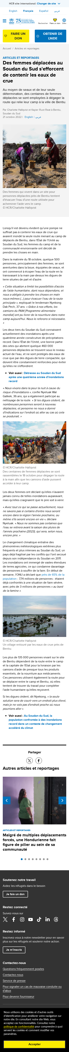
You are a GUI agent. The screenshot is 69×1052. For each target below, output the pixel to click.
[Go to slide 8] (48, 860)
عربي (57, 11)
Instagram (22, 919)
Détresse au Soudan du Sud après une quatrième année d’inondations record (36, 377)
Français (28, 11)
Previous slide (6, 800)
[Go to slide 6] (41, 860)
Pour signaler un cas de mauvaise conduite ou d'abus (32, 989)
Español (43, 11)
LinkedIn (47, 919)
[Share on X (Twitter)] (29, 760)
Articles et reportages (27, 48)
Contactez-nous (13, 975)
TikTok (39, 919)
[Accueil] (21, 21)
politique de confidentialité (19, 1026)
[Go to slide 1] (22, 860)
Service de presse (14, 981)
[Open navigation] (4, 21)
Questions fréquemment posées (23, 969)
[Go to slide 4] (34, 860)
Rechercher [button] (43, 23)
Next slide (62, 800)
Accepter (35, 1044)
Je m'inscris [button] (14, 950)
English (13, 11)
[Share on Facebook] (39, 760)
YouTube (30, 919)
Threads (56, 919)
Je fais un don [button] (15, 894)
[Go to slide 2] (26, 860)
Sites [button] (64, 23)
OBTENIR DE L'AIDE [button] (52, 36)
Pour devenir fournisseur (18, 997)
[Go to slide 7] (45, 860)
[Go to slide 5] (37, 860)
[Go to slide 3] (30, 860)
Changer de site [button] (46, 3)
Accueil (7, 48)
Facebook (13, 919)
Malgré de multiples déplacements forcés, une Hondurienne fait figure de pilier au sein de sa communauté (34, 842)
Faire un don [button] (55, 23)
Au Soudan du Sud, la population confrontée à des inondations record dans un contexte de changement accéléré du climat (35, 722)
